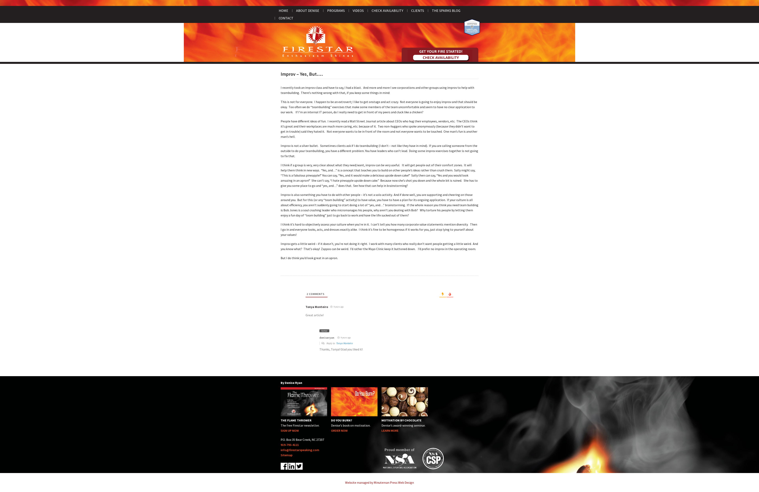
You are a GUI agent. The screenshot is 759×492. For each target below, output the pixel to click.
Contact (286, 18)
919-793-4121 (290, 445)
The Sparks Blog (446, 10)
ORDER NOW (339, 431)
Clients (417, 10)
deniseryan (326, 337)
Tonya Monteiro (344, 343)
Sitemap (287, 455)
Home (283, 10)
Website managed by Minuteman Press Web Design (379, 482)
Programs (336, 10)
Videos (358, 10)
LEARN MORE (389, 431)
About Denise (307, 10)
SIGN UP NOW (290, 431)
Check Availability (387, 10)
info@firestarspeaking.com (300, 450)
